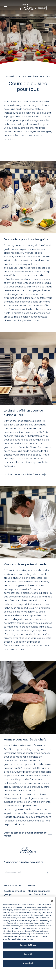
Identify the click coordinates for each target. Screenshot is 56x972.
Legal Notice (27, 939)
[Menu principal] (5, 7)
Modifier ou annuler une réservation (39, 892)
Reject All (28, 954)
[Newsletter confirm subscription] (46, 872)
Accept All (28, 963)
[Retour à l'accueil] (28, 8)
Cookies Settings (28, 945)
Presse (31, 885)
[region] (28, 932)
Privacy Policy (14, 939)
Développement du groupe (14, 892)
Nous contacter (13, 885)
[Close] (52, 900)
